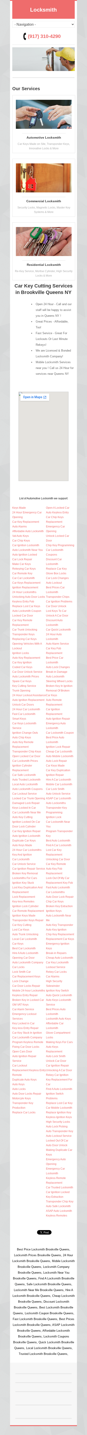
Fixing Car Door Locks (25, 1046)
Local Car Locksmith (24, 939)
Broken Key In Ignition (59, 685)
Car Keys (17, 943)
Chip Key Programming (60, 545)
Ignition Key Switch (57, 990)
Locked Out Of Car (57, 1140)
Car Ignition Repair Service (28, 868)
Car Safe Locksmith (24, 775)
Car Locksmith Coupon (60, 732)
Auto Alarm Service (57, 643)
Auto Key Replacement (26, 657)
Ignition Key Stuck (23, 882)
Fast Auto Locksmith (58, 887)
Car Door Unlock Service (27, 671)
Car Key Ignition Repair (26, 831)
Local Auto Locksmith (25, 784)
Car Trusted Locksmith (59, 1187)
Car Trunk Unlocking (24, 629)
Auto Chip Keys (21, 737)
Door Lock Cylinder (24, 826)
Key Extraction (54, 1196)
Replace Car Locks (23, 1112)
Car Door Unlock (56, 606)
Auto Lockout (54, 582)
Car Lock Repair (22, 559)
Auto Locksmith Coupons (27, 789)
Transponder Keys (23, 634)
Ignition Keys (54, 910)
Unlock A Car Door (57, 615)
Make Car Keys (21, 564)
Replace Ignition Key (58, 1112)
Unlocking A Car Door (59, 1070)
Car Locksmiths (55, 892)
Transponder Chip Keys (26, 751)
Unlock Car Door (56, 1060)
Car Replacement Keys (26, 976)
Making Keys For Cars (59, 1042)
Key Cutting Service (24, 685)
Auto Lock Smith (56, 1056)
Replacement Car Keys (60, 939)
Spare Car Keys (21, 681)
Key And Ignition (22, 854)
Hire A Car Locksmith (58, 779)
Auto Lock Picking (57, 1126)
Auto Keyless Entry (57, 512)
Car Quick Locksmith (58, 629)
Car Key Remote (56, 864)
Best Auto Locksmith (58, 840)
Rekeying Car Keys (24, 568)
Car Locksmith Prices (25, 760)
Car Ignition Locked (58, 1192)
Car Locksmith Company (27, 1037)
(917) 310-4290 (44, 36)
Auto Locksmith (55, 676)
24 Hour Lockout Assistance (29, 695)
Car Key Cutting (21, 925)
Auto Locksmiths (56, 803)
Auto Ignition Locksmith (26, 835)
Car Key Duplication (58, 770)
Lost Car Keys (20, 929)
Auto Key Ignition (56, 929)
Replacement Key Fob (59, 882)
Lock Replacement (23, 896)
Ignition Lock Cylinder (25, 906)
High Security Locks (58, 1121)
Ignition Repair (55, 775)
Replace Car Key (56, 568)
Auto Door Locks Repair (26, 1093)
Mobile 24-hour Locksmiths (28, 990)
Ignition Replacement (25, 587)
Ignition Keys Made (23, 915)
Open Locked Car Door (26, 756)
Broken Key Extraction (59, 906)
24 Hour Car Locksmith (26, 709)
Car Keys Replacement (26, 582)
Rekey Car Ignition (57, 1075)
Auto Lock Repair (56, 760)
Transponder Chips (57, 596)
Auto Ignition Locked (24, 554)
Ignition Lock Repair (58, 746)
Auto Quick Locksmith (59, 995)
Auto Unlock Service (58, 793)
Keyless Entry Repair (25, 995)
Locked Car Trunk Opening (28, 798)
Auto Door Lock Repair (60, 896)
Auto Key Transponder (59, 925)
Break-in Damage (56, 671)
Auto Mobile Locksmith (59, 756)
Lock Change (20, 981)
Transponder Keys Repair (28, 920)
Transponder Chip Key (59, 1201)
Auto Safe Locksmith (58, 1206)
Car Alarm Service (23, 1009)
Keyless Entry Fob (23, 601)
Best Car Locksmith (24, 948)
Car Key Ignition (22, 662)
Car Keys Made (55, 765)
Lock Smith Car (21, 971)
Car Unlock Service (24, 864)
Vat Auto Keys (20, 535)
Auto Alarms (19, 526)
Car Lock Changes (57, 578)
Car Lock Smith (55, 789)
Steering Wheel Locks (59, 681)
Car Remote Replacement (28, 910)
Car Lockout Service (24, 793)
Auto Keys (18, 1084)
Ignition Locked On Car (26, 821)
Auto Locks (19, 1089)
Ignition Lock (53, 817)
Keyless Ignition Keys (59, 1117)
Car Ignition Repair (57, 1065)
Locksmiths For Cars (24, 878)
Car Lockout (19, 1065)
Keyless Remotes (56, 1215)
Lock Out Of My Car (57, 878)
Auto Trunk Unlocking (25, 934)
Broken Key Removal (25, 873)
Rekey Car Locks (56, 971)
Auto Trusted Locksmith (26, 779)
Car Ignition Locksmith (25, 545)
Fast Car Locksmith (23, 714)
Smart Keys (19, 718)
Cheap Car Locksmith (59, 751)
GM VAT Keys (20, 1004)
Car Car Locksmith (23, 578)
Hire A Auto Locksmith (25, 953)
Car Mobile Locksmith (59, 1107)
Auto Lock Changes (58, 667)
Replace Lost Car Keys (26, 606)
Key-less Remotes (23, 901)
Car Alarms (52, 976)
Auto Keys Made (22, 845)
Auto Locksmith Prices (25, 676)
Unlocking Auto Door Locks (28, 596)
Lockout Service (55, 967)
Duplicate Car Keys (24, 840)
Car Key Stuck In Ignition (27, 1032)
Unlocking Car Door (58, 859)
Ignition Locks (20, 653)
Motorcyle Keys (21, 1098)
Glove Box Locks (56, 573)
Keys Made (19, 507)
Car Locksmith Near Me (26, 812)
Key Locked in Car (23, 1023)
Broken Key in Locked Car (28, 1000)
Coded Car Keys (22, 667)
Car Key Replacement (25, 521)
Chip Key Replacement (60, 934)
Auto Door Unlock (56, 1145)
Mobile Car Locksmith (59, 784)
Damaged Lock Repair (26, 803)
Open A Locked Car (57, 507)
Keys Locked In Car (24, 807)
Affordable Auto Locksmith (28, 531)
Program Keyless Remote (27, 1042)
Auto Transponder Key (59, 1131)
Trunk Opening (21, 690)
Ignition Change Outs (25, 732)
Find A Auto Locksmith (59, 1089)
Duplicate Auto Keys (24, 1079)
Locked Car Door (22, 615)
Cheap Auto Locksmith (59, 957)
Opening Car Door (23, 957)
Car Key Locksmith (57, 962)
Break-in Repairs (56, 953)
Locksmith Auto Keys (58, 1018)
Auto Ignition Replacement (28, 700)
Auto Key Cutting (22, 817)
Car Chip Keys (21, 540)
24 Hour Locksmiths (24, 592)
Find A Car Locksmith (58, 845)
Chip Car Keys (55, 901)
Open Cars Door (22, 1051)
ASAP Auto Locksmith (59, 1210)
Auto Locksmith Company (27, 962)
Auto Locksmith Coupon (26, 610)
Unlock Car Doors (23, 704)
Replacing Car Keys (24, 639)
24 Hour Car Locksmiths (26, 850)
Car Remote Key (22, 573)
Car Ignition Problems (59, 601)
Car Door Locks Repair (26, 985)
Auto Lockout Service (59, 1135)
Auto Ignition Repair (58, 718)
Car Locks (18, 967)
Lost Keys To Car (56, 610)
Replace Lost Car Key (59, 1103)
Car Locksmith (21, 859)
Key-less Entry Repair (25, 1028)
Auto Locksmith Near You (27, 550)
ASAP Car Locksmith (58, 798)
